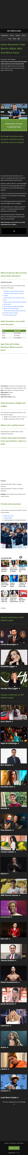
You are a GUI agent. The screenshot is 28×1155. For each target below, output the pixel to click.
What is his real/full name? (11, 308)
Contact (6, 1143)
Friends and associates (10, 315)
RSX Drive (17, 1152)
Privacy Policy (12, 1143)
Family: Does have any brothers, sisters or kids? (14, 312)
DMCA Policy (20, 1143)
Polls (10, 39)
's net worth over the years (14, 299)
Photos (12, 35)
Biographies (4, 35)
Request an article (14, 1148)
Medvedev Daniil (8, 516)
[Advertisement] (14, 14)
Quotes (18, 35)
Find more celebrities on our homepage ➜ (14, 1103)
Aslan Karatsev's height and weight (14, 306)
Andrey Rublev (8, 518)
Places (23, 35)
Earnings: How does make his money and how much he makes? (14, 293)
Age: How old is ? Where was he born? (15, 303)
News (14, 39)
